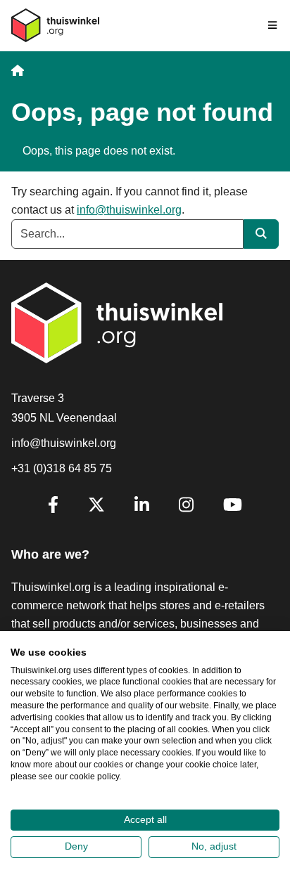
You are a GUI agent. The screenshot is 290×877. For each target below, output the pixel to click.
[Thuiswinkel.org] (55, 25)
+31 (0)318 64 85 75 (61, 468)
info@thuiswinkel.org (129, 210)
